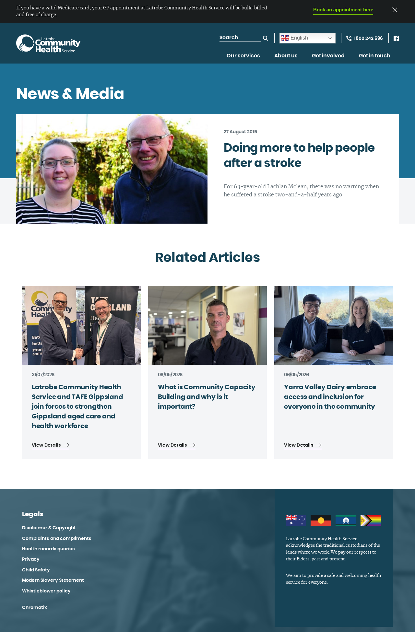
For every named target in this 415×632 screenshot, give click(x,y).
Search (265, 38)
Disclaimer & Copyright (49, 528)
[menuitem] (243, 59)
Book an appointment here (343, 9)
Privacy (31, 559)
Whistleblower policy (46, 591)
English (298, 38)
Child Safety (36, 570)
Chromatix (34, 607)
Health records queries (48, 549)
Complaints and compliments (56, 538)
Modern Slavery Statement (53, 580)
